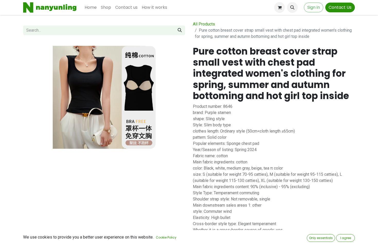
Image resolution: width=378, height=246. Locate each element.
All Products (204, 24)
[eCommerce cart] (279, 7)
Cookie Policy (166, 237)
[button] (292, 7)
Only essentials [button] (321, 238)
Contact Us (340, 7)
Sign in (313, 7)
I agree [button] (345, 238)
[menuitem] (91, 7)
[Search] (179, 30)
